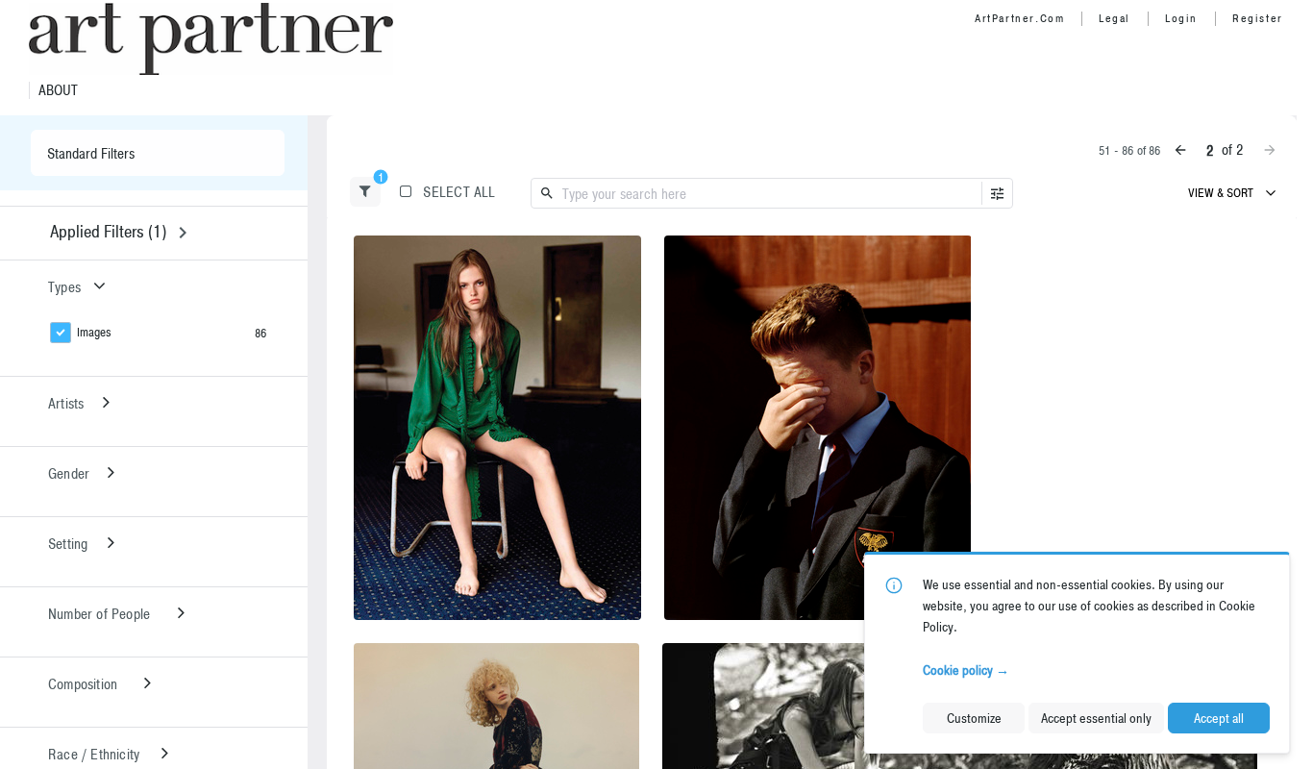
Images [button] (94, 332)
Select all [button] (459, 192)
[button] (365, 192)
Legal (1114, 18)
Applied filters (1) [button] (108, 231)
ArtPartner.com (1019, 18)
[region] (497, 428)
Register (1257, 18)
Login (1181, 18)
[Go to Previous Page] (1180, 149)
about (58, 90)
